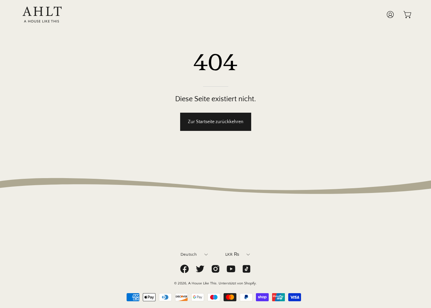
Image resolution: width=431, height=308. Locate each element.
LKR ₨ (232, 254)
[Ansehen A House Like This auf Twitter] (200, 269)
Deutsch (188, 254)
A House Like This (202, 283)
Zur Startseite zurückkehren (215, 121)
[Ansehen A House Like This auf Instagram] (215, 269)
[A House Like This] (42, 14)
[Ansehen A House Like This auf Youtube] (231, 269)
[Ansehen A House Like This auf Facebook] (184, 269)
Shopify (250, 283)
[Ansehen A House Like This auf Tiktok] (246, 269)
